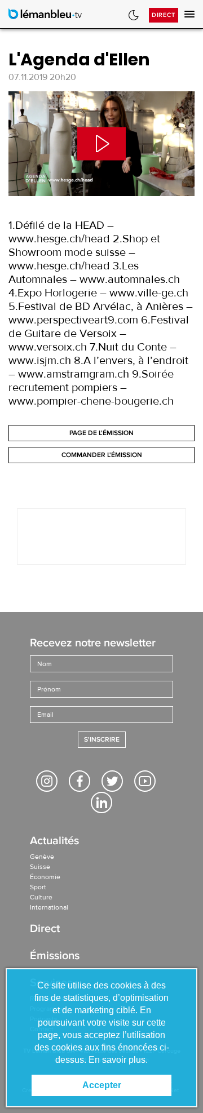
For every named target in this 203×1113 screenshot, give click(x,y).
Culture (41, 897)
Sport (38, 887)
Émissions (55, 957)
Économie (45, 876)
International (49, 907)
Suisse (40, 866)
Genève (42, 856)
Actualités (54, 842)
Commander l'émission (101, 455)
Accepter (101, 1085)
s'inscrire (102, 739)
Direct (163, 15)
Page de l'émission (101, 433)
